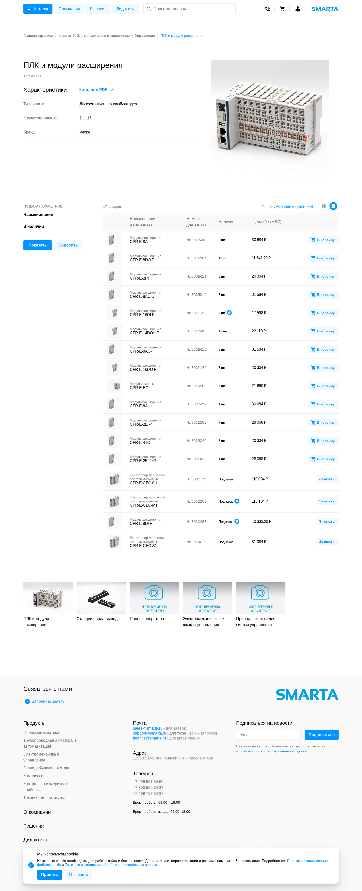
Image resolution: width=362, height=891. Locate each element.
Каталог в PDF (93, 90)
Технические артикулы (44, 798)
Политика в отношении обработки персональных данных (111, 865)
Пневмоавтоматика (41, 732)
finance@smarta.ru (149, 738)
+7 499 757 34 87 (148, 793)
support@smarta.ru (149, 733)
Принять (49, 874)
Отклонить (78, 874)
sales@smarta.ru (148, 728)
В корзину (326, 240)
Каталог (41, 9)
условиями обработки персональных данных (272, 751)
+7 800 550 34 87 (148, 787)
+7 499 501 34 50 (148, 781)
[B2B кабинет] (298, 9)
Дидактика (125, 9)
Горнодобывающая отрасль (48, 768)
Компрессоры (36, 776)
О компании (69, 9)
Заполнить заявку (48, 701)
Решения (98, 9)
